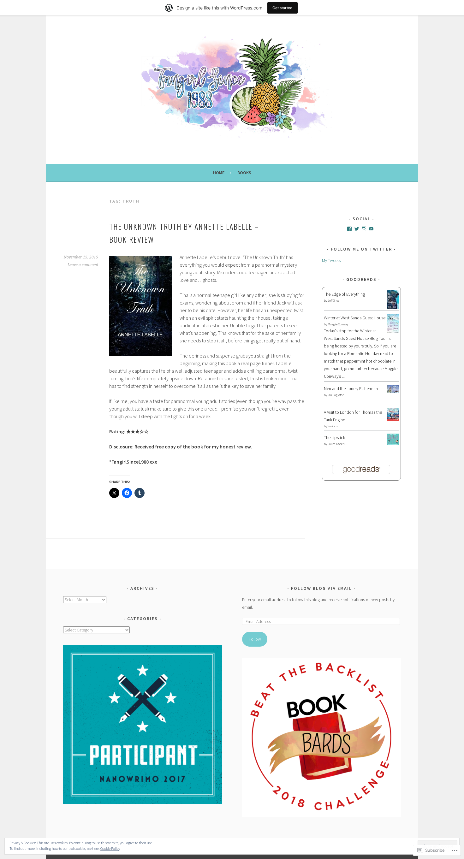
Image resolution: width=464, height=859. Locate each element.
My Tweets (331, 260)
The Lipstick (334, 437)
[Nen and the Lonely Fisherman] (393, 391)
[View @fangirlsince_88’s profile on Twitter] (356, 228)
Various (333, 426)
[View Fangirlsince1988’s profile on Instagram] (363, 228)
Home (218, 172)
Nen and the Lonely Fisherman (351, 388)
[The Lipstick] (393, 444)
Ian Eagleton (336, 395)
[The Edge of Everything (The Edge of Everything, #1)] (393, 308)
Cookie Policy (110, 848)
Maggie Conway (338, 324)
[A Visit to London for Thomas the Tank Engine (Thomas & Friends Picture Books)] (393, 419)
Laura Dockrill (337, 444)
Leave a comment (83, 265)
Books (244, 172)
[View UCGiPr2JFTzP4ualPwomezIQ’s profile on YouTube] (371, 228)
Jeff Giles (333, 301)
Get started (282, 7)
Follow (255, 639)
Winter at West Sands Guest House (354, 318)
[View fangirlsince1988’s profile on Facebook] (349, 228)
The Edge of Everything (344, 294)
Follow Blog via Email (321, 588)
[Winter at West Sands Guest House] (393, 332)
